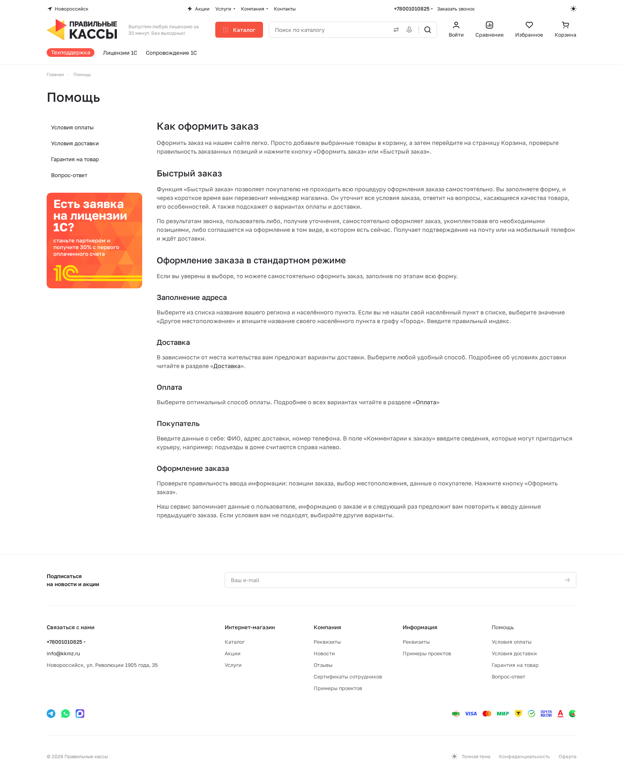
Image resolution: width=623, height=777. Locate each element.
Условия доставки (75, 143)
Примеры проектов (338, 688)
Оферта (567, 756)
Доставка (227, 365)
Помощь (503, 627)
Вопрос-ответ (69, 175)
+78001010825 (411, 8)
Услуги (233, 665)
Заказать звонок (456, 9)
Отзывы (323, 665)
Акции (233, 653)
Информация (420, 627)
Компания (327, 627)
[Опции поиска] (395, 29)
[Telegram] (51, 713)
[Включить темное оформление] (573, 9)
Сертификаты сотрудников (348, 676)
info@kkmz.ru (63, 653)
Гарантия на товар (75, 159)
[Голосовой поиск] (411, 29)
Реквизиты (327, 642)
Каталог (235, 642)
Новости (324, 653)
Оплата (426, 402)
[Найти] (428, 29)
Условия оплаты (72, 127)
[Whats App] (65, 713)
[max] (80, 713)
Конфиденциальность (524, 756)
